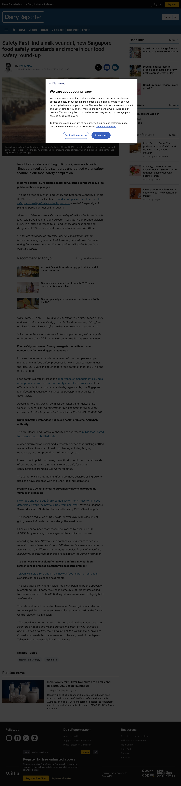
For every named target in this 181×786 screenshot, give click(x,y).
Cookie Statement (106, 126)
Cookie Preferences (76, 135)
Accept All (101, 135)
